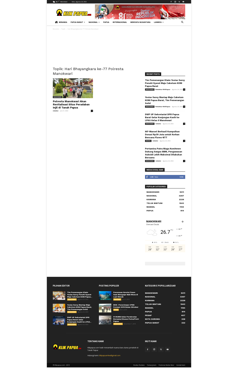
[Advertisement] (119, 49)
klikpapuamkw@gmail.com (109, 355)
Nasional (93, 22)
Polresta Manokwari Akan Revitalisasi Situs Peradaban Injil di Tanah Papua (71, 104)
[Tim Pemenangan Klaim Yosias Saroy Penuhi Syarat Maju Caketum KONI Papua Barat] (59, 295)
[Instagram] (175, 1)
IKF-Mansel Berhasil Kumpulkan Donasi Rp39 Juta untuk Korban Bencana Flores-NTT (162, 134)
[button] (182, 22)
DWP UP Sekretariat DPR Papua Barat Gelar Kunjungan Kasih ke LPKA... (79, 319)
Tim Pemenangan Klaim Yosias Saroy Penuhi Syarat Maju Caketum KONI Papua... (79, 294)
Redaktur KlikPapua (162, 89)
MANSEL (148, 141)
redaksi (55, 111)
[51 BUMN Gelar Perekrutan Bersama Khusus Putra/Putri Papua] (105, 320)
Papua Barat (77, 22)
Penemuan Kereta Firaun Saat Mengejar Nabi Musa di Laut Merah (125, 294)
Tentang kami (151, 365)
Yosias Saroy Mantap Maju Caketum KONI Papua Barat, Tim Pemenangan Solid (164, 100)
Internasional (120, 22)
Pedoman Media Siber (166, 365)
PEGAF (116, 310)
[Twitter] (179, 1)
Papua (106, 22)
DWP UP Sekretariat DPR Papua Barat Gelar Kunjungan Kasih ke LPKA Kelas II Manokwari (162, 117)
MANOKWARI (57, 97)
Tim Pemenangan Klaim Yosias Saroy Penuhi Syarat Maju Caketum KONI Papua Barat (165, 83)
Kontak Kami (181, 365)
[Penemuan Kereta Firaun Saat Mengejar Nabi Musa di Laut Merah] (105, 295)
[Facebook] (171, 1)
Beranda (63, 22)
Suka (181, 177)
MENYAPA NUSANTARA (140, 22)
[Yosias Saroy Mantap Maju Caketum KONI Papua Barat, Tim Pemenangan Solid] (59, 308)
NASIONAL (117, 299)
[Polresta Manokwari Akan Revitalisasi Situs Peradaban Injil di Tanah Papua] (73, 88)
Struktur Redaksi (139, 365)
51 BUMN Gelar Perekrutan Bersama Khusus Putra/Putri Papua (126, 319)
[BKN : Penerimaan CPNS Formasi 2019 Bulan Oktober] (105, 308)
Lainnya (158, 22)
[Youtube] (183, 1)
